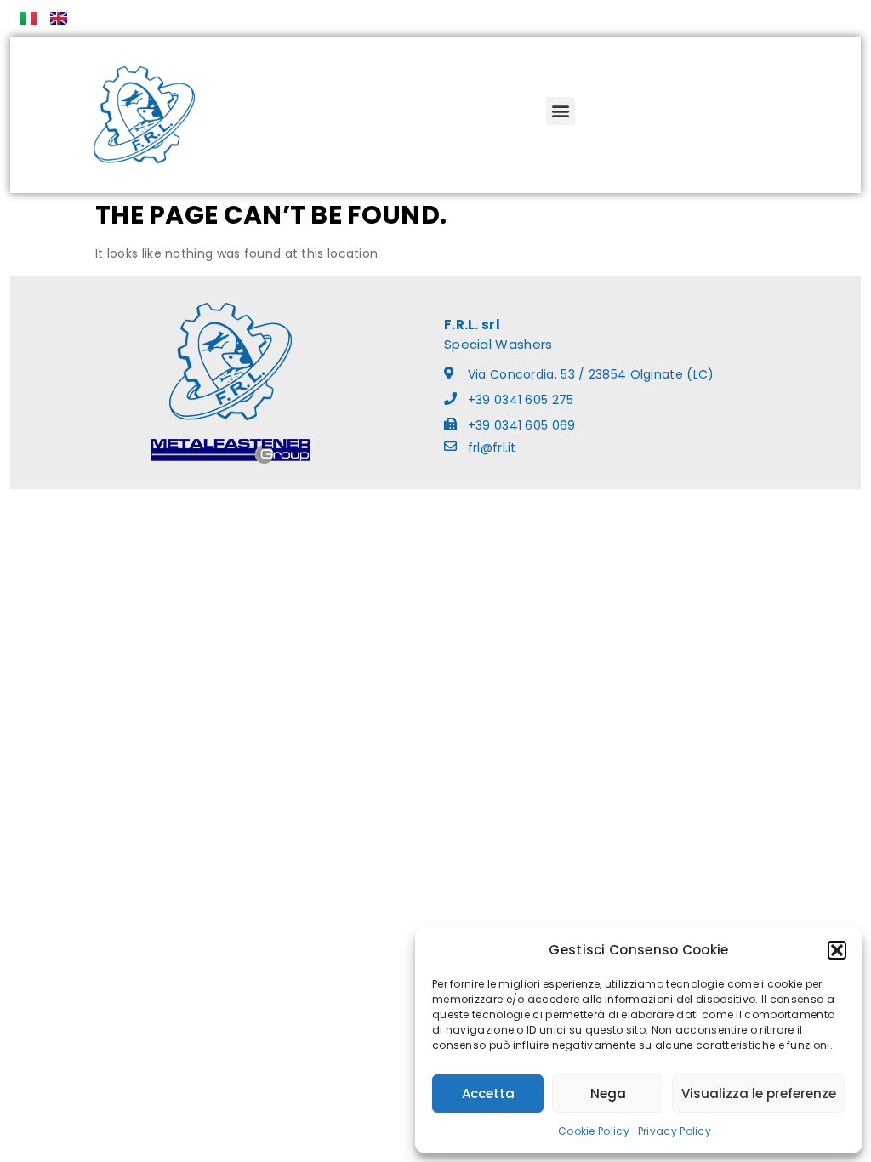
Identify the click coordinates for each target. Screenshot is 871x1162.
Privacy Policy (674, 1131)
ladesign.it (483, 507)
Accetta (488, 1093)
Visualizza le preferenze (758, 1093)
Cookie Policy (593, 1131)
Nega (608, 1093)
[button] (836, 950)
